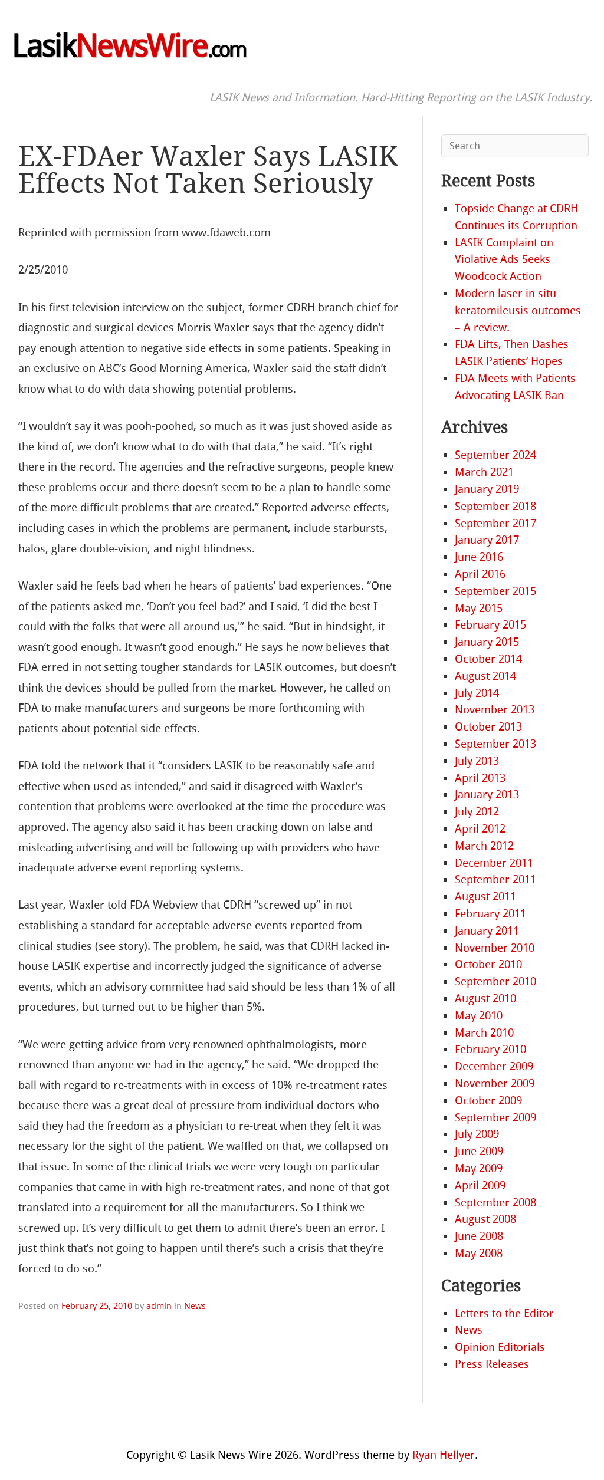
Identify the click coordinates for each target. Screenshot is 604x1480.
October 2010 (488, 964)
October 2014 (488, 659)
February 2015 (490, 625)
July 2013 (477, 761)
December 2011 (494, 863)
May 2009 (479, 1168)
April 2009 (480, 1185)
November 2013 (494, 709)
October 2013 (488, 727)
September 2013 (495, 744)
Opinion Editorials (500, 1347)
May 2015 (479, 608)
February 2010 (490, 1049)
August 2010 (485, 998)
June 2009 (479, 1151)
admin (159, 1306)
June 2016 (479, 557)
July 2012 (477, 811)
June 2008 (479, 1236)
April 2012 (480, 829)
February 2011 (490, 913)
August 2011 (485, 896)
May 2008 (479, 1253)
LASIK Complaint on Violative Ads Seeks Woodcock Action (504, 260)
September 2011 (495, 879)
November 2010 (494, 948)
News (195, 1306)
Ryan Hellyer (443, 1455)
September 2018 (495, 506)
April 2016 (480, 574)
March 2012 (484, 846)
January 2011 (487, 931)
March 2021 (484, 472)
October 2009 (488, 1100)
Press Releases (492, 1364)
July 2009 (477, 1134)
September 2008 (495, 1202)
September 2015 (495, 591)
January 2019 (487, 489)
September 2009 (495, 1117)
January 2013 (487, 794)
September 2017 (495, 523)
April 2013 (480, 778)
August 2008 (485, 1219)
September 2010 (495, 981)
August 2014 (485, 676)
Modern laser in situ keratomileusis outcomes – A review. (518, 310)
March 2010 (484, 1033)
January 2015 (487, 642)
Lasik (128, 46)
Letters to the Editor (504, 1313)
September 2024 (495, 455)
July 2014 (477, 693)
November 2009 (494, 1083)
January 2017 (487, 540)
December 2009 (494, 1066)
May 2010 (479, 1015)
